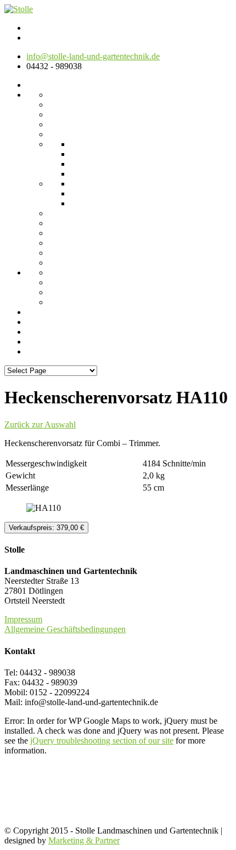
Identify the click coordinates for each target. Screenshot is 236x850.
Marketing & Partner (84, 840)
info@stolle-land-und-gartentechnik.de (93, 56)
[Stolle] (18, 9)
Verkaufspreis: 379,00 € (46, 527)
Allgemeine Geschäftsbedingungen (65, 629)
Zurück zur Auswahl (40, 424)
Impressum (23, 619)
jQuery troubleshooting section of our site (101, 740)
